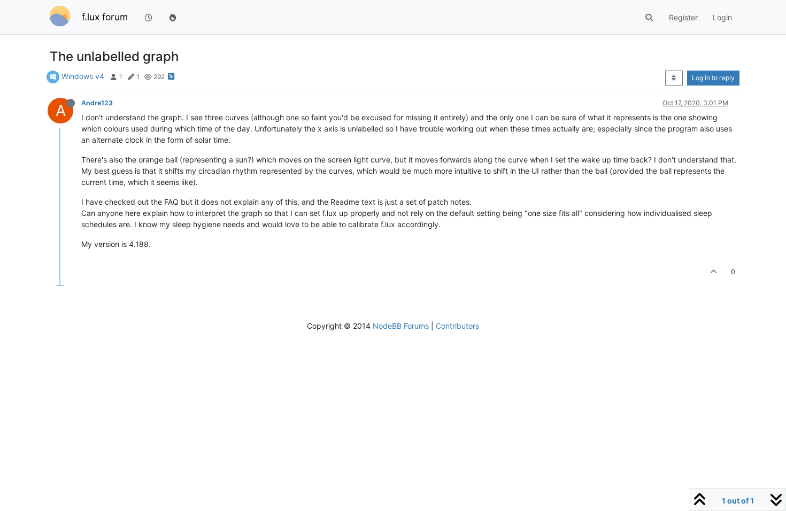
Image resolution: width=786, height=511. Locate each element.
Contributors (457, 325)
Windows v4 (82, 76)
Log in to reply (713, 78)
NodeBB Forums (401, 325)
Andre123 (97, 103)
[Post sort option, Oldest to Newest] (674, 78)
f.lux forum (105, 16)
